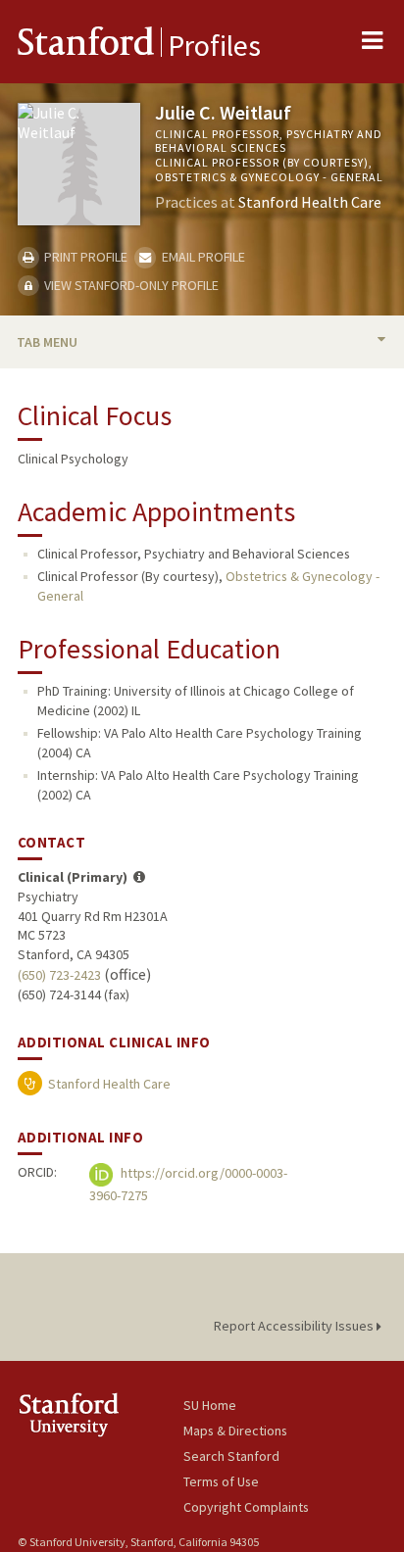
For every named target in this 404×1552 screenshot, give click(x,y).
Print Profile (84, 257)
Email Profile (201, 257)
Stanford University (100, 1414)
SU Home (209, 1405)
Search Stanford (231, 1456)
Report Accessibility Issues (295, 1325)
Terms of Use (221, 1481)
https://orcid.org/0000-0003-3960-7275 (188, 1185)
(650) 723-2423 (59, 975)
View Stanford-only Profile (130, 285)
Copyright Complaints (246, 1507)
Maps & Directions (235, 1430)
